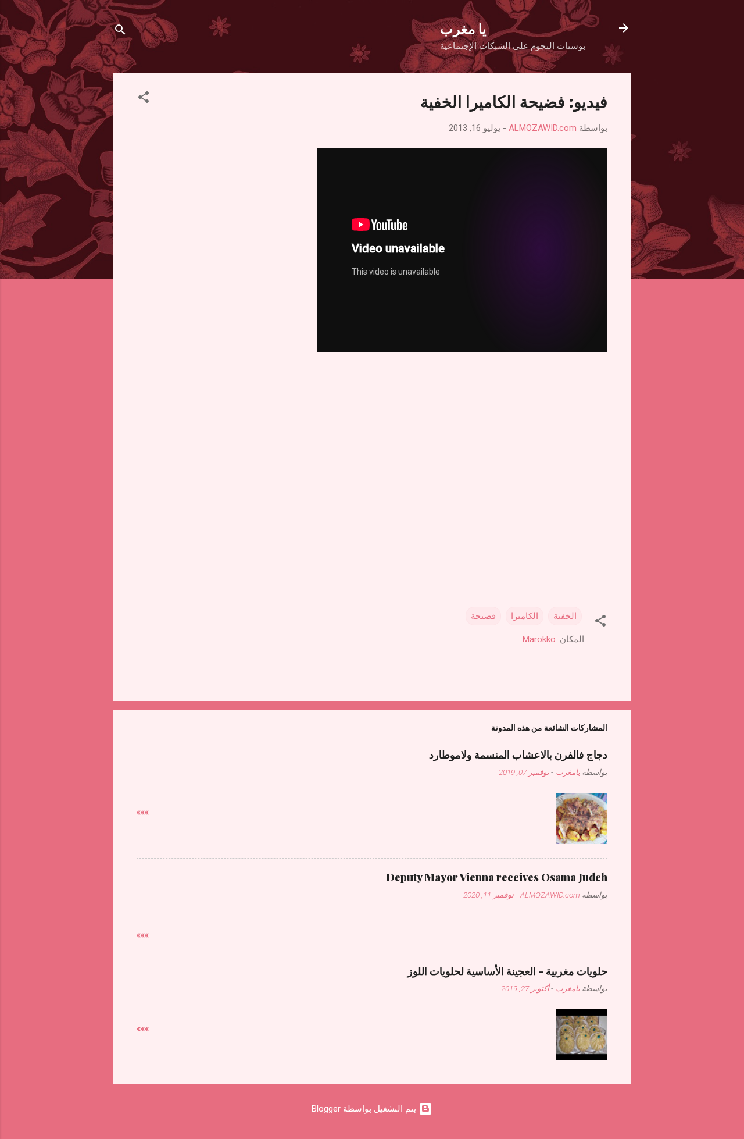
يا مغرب (463, 28)
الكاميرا (524, 616)
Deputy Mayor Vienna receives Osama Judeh (496, 877)
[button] (144, 99)
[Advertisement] (372, 446)
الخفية (565, 616)
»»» (143, 812)
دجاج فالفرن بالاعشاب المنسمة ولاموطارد (518, 754)
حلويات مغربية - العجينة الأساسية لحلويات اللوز (507, 971)
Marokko (539, 639)
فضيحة (483, 616)
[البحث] (120, 31)
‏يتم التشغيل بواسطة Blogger (365, 1109)
